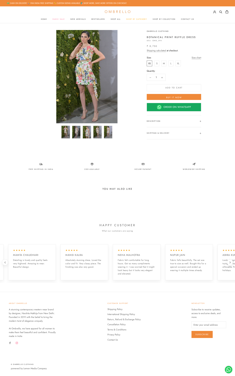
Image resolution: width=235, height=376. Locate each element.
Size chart (196, 57)
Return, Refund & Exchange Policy (124, 319)
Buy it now (174, 97)
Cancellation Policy (116, 324)
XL (178, 63)
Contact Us (187, 19)
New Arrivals (78, 19)
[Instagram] (17, 342)
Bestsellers (98, 19)
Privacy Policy (113, 334)
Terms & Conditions (116, 329)
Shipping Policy (114, 309)
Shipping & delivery (158, 133)
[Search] (220, 11)
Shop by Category (136, 19)
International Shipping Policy (121, 314)
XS (149, 63)
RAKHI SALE (59, 19)
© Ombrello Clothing (22, 364)
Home (44, 19)
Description (153, 121)
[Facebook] (10, 342)
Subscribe (202, 334)
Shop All (116, 19)
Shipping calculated (156, 50)
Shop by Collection (164, 19)
